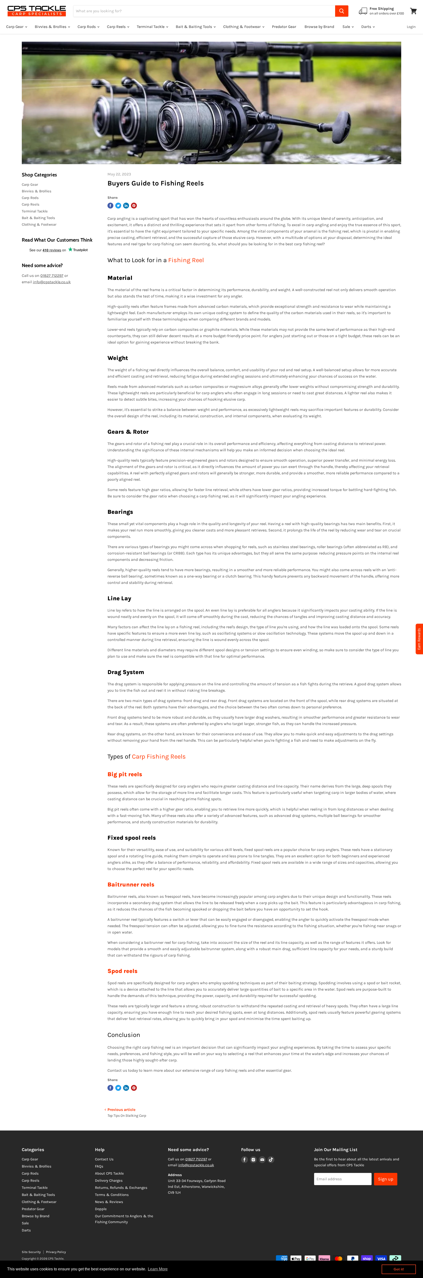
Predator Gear (284, 26)
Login (411, 27)
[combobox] (204, 11)
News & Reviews (109, 1202)
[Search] (341, 11)
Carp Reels (117, 26)
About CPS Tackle (109, 1173)
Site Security (31, 1252)
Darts (366, 26)
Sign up (385, 1179)
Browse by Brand (319, 26)
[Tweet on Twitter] (118, 206)
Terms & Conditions (112, 1194)
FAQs (99, 1166)
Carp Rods (87, 26)
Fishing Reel (186, 260)
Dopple (101, 1209)
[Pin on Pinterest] (134, 206)
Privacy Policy (56, 1252)
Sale (346, 26)
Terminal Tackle (151, 26)
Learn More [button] (158, 1269)
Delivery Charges (109, 1180)
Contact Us (104, 1159)
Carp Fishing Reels (159, 756)
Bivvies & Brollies (51, 26)
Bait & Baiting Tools (194, 26)
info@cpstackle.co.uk (52, 282)
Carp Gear (15, 26)
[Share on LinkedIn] (126, 206)
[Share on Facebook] (110, 206)
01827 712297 (51, 275)
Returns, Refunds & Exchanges (121, 1187)
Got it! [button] (399, 1269)
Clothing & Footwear (242, 26)
